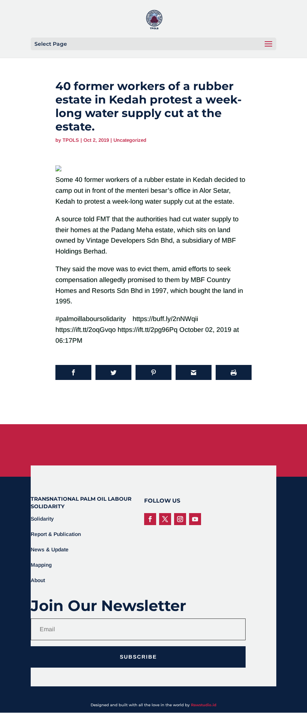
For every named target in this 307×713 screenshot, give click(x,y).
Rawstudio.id (203, 704)
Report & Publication (56, 534)
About (38, 580)
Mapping (41, 565)
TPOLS (71, 140)
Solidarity (42, 519)
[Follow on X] (165, 519)
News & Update (50, 549)
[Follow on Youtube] (195, 519)
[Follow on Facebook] (150, 519)
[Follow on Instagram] (180, 519)
